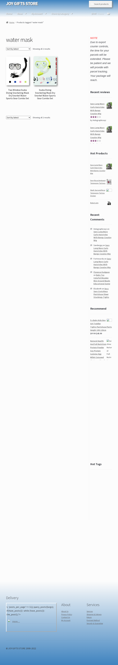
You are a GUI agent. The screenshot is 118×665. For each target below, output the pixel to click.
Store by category (60, 13)
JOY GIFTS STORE (22, 3)
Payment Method (93, 620)
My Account (36, 13)
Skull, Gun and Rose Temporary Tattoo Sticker (97, 193)
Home (9, 13)
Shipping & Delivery (94, 614)
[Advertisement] (101, 411)
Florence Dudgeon (102, 272)
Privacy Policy (66, 614)
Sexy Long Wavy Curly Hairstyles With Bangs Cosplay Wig (102, 236)
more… (16, 621)
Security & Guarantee (95, 623)
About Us (64, 611)
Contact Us (65, 617)
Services (90, 611)
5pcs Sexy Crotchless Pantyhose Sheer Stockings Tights (101, 292)
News (19, 13)
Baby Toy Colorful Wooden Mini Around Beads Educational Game (102, 279)
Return (89, 617)
